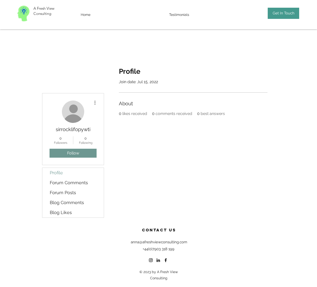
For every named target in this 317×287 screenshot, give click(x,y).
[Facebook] (165, 260)
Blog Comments (67, 202)
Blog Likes (61, 212)
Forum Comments (69, 182)
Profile (56, 172)
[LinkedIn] (158, 260)
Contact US (159, 229)
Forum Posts (63, 192)
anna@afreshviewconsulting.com (159, 242)
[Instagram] (150, 260)
